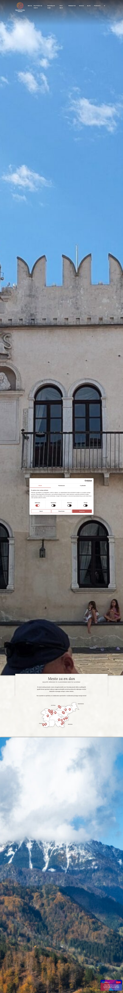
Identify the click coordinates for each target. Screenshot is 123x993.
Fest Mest (61, 7)
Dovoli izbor (62, 511)
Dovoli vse (82, 511)
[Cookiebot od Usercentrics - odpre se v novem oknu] (86, 481)
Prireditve (72, 6)
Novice (81, 6)
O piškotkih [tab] (83, 485)
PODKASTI (97, 6)
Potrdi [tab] (40, 485)
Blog (89, 6)
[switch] (53, 505)
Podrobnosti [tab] (61, 485)
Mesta (30, 6)
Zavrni (41, 511)
